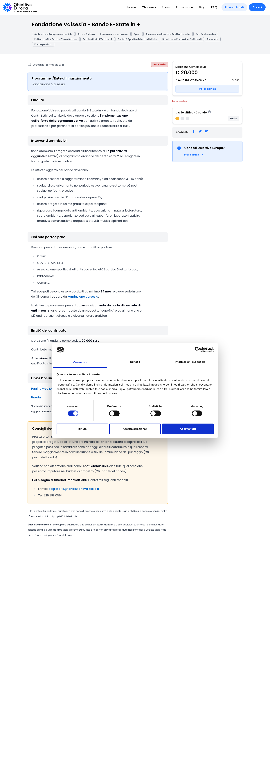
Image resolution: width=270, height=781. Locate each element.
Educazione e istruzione (114, 34)
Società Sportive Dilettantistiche (137, 39)
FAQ (214, 7)
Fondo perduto (43, 44)
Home (131, 7)
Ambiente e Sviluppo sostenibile (53, 34)
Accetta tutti (188, 428)
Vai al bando (207, 89)
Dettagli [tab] (135, 361)
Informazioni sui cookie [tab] (190, 361)
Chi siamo (149, 7)
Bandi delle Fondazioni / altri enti (181, 39)
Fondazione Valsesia (83, 296)
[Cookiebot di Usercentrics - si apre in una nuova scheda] (197, 349)
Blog (202, 7)
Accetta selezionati (135, 428)
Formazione (184, 7)
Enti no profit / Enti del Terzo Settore (55, 39)
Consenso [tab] (80, 362)
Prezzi (166, 7)
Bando (36, 397)
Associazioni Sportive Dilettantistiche (168, 34)
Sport (137, 34)
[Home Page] (20, 7)
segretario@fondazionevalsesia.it (74, 489)
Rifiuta (82, 428)
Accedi (257, 7)
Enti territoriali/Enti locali (97, 39)
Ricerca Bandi (234, 7)
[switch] (114, 413)
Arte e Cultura (86, 34)
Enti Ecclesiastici (206, 34)
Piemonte (212, 39)
